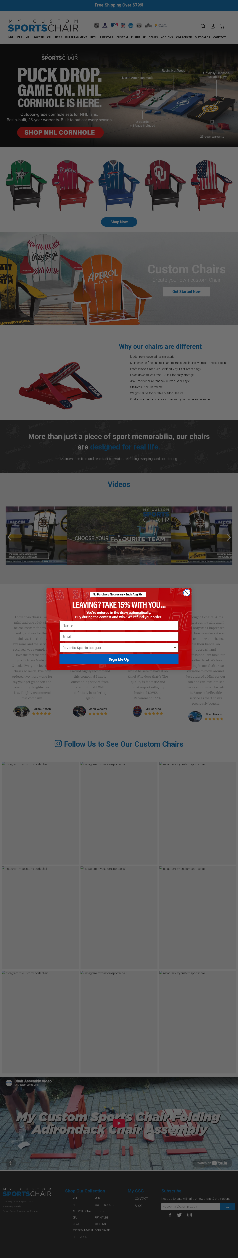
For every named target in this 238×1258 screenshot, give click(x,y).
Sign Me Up (119, 659)
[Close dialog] (187, 593)
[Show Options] (175, 647)
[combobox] (118, 647)
